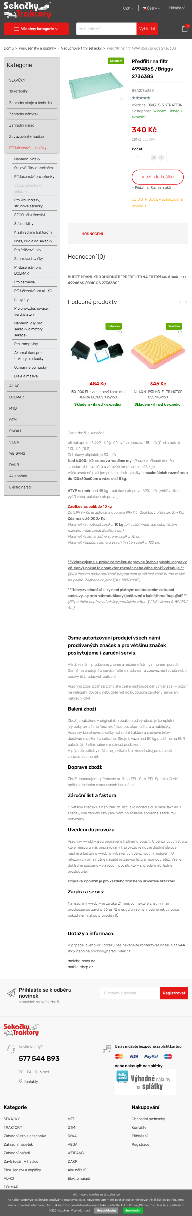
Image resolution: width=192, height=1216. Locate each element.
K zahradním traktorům (33, 232)
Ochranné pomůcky (30, 367)
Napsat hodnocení (173, 276)
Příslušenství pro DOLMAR (27, 270)
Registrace (140, 1144)
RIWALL (15, 431)
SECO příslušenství (29, 215)
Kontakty (30, 1081)
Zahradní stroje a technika (30, 103)
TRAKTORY (18, 91)
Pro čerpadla (24, 282)
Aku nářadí (18, 476)
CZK (127, 8)
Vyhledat (147, 28)
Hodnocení (92, 234)
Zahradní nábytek (23, 114)
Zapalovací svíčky (28, 258)
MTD (13, 408)
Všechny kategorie (37, 29)
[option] (98, 369)
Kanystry (21, 299)
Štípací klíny (24, 223)
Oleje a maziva (26, 376)
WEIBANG (17, 453)
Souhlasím (132, 1210)
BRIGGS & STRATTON (165, 105)
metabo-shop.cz (81, 961)
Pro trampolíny (26, 344)
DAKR (14, 464)
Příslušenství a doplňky (37, 48)
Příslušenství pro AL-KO (33, 291)
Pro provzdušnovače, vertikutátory (31, 311)
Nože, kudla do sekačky (33, 241)
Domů (9, 48)
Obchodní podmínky (148, 1119)
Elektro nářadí (20, 487)
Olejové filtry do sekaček (33, 168)
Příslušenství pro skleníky (34, 176)
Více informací (80, 1210)
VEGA (14, 442)
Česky (152, 8)
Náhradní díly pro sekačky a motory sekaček (28, 329)
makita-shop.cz (80, 967)
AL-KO (14, 386)
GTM (13, 419)
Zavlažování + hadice (26, 136)
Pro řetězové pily (27, 250)
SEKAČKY (17, 80)
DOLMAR (16, 397)
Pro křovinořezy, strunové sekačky (28, 203)
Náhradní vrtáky (27, 159)
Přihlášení (176, 8)
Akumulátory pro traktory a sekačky (29, 355)
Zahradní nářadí (22, 125)
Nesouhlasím (106, 1210)
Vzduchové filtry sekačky (81, 48)
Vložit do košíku (158, 177)
